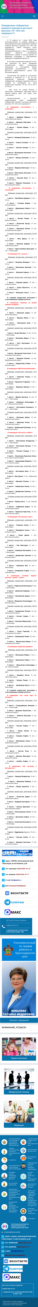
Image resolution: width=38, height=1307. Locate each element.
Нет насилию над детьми (13, 1184)
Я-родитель (12, 1160)
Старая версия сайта (11, 1232)
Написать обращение (19, 1020)
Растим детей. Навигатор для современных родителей (32, 1176)
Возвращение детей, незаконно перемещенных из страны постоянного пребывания (13, 1207)
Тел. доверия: (17, 874)
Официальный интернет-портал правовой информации (32, 1166)
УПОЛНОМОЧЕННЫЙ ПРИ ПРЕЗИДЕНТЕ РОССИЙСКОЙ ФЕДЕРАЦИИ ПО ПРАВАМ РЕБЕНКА (14, 1142)
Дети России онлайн (32, 1157)
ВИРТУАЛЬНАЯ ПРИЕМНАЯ (15, 886)
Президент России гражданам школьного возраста (12, 1176)
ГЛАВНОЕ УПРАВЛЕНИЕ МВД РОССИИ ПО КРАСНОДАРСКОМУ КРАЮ (14, 1152)
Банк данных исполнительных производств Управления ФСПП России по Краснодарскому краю (14, 1194)
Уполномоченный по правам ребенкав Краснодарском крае (22, 5)
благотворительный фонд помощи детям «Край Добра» (15, 1167)
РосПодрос (31, 1218)
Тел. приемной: (17, 869)
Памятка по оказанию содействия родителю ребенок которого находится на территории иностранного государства (32, 1198)
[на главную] (2, 16)
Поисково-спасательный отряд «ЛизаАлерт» (32, 1211)
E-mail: (13, 880)
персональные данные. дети (32, 1150)
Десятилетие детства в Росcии (32, 1185)
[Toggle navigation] (34, 16)
